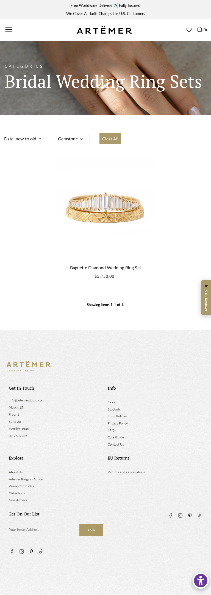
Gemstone (68, 138)
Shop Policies (117, 416)
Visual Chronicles (21, 486)
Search (113, 402)
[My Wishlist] (189, 30)
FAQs (112, 430)
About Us (16, 472)
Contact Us (116, 444)
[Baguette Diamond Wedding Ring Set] (105, 209)
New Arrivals (18, 500)
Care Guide (116, 437)
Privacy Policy (118, 423)
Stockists (114, 409)
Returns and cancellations (126, 472)
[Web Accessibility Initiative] (200, 580)
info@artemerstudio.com (27, 400)
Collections (17, 493)
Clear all (110, 138)
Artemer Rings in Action (26, 479)
